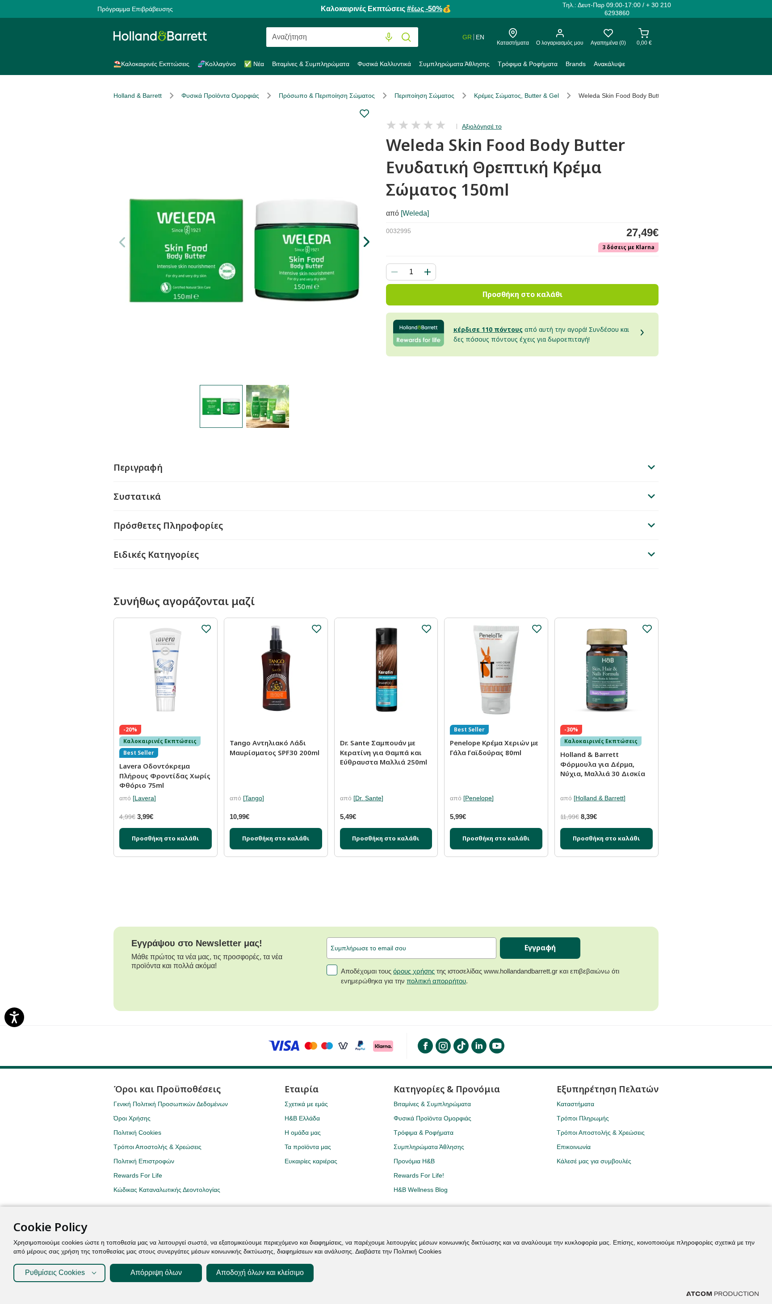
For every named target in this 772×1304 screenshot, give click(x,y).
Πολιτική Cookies (137, 1132)
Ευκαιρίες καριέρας (311, 1161)
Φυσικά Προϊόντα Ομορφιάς (220, 95)
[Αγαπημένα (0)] (608, 35)
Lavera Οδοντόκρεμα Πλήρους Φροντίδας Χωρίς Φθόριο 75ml (164, 775)
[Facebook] (425, 1045)
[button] (366, 242)
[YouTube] (496, 1045)
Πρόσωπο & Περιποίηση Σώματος (327, 95)
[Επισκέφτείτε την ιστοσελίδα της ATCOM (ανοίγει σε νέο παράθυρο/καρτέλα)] (722, 1293)
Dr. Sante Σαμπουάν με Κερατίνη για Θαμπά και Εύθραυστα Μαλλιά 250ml (383, 752)
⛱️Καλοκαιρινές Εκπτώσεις (151, 63)
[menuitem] (153, 65)
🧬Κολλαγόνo (216, 63)
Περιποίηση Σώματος (424, 95)
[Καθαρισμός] (370, 37)
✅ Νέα (254, 63)
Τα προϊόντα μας (308, 1146)
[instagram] (443, 1045)
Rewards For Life (137, 1175)
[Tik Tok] (460, 1045)
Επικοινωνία (574, 1146)
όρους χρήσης (414, 971)
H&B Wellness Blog (421, 1189)
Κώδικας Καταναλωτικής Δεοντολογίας (166, 1189)
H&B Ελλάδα (302, 1118)
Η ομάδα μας (303, 1132)
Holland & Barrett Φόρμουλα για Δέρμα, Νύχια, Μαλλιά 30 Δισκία (602, 764)
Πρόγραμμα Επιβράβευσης (135, 9)
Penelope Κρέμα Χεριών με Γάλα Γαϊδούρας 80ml (494, 747)
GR (467, 37)
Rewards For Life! (419, 1175)
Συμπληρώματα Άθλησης (454, 63)
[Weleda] (415, 213)
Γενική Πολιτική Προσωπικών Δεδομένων (170, 1104)
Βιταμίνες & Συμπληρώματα (310, 63)
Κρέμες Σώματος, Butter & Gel (516, 95)
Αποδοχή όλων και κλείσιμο (260, 1272)
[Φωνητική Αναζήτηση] (389, 37)
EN (480, 37)
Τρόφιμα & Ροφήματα (528, 63)
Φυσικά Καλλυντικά (384, 63)
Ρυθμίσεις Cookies (55, 1272)
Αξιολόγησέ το (482, 126)
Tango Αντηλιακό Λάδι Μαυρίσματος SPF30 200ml (274, 747)
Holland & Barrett (137, 95)
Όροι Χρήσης (132, 1118)
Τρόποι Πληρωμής (583, 1118)
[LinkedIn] (478, 1045)
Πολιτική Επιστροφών (143, 1161)
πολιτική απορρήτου (436, 981)
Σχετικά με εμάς (306, 1104)
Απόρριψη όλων (156, 1272)
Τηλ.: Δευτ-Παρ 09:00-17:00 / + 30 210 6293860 (616, 9)
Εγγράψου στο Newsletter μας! (196, 943)
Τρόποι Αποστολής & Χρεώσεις (157, 1146)
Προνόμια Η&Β (414, 1161)
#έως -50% (424, 9)
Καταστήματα (575, 1104)
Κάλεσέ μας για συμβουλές (594, 1161)
